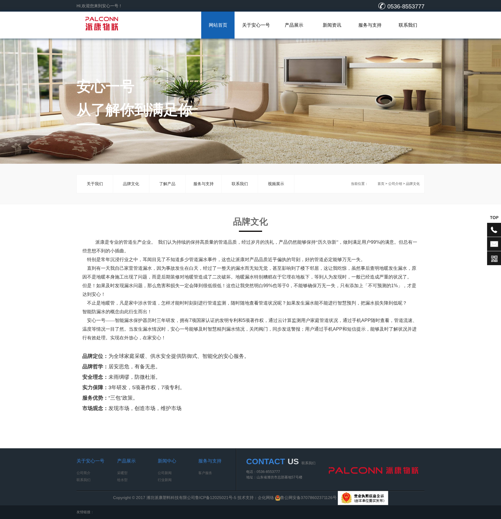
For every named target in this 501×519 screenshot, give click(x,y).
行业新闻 (165, 480)
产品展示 (294, 25)
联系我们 (408, 25)
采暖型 (122, 473)
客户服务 (205, 473)
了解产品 (167, 183)
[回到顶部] (494, 217)
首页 (380, 184)
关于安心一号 (256, 25)
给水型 (122, 480)
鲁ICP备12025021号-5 (215, 497)
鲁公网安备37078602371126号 (309, 497)
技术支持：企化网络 (255, 497)
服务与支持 (370, 25)
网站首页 (218, 25)
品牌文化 (131, 183)
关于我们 (95, 183)
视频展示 (276, 183)
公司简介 (83, 473)
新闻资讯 (332, 25)
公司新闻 (165, 473)
